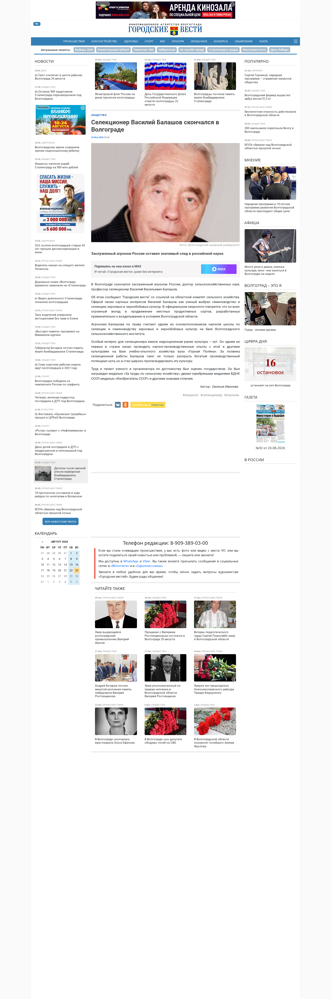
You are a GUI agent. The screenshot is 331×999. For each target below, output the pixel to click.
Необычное (199, 41)
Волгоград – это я (263, 285)
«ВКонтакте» (120, 566)
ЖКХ (162, 41)
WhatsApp (131, 561)
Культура (178, 41)
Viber (146, 561)
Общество (99, 115)
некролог (192, 395)
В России (254, 459)
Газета (263, 41)
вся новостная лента (60, 521)
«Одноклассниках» (149, 566)
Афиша (251, 222)
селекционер (212, 395)
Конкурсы (221, 41)
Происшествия (74, 41)
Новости (44, 61)
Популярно (256, 61)
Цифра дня (255, 341)
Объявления (243, 41)
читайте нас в (148, 405)
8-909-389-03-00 (189, 543)
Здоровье (131, 41)
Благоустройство (104, 41)
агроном (232, 395)
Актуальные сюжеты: (55, 50)
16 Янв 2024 (97, 137)
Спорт (149, 41)
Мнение (252, 159)
